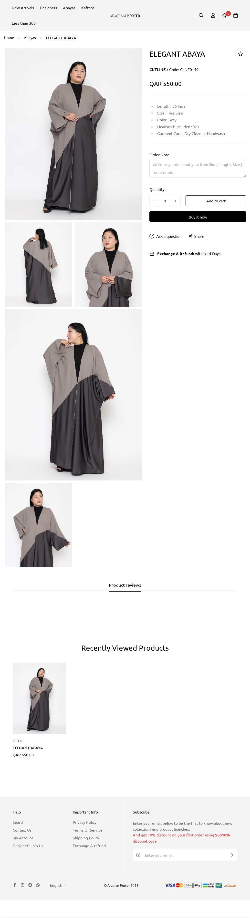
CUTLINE (157, 69)
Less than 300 (24, 23)
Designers (48, 7)
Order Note (159, 154)
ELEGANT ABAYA (28, 747)
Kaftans (87, 7)
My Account (23, 837)
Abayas (69, 7)
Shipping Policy (86, 837)
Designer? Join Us (28, 845)
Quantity (157, 189)
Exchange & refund (89, 845)
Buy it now (198, 216)
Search (18, 822)
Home (9, 37)
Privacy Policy (84, 822)
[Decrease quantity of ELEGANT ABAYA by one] (155, 201)
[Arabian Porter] (125, 15)
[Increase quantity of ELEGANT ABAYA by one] (175, 201)
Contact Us (22, 829)
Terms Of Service (88, 829)
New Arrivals (23, 7)
